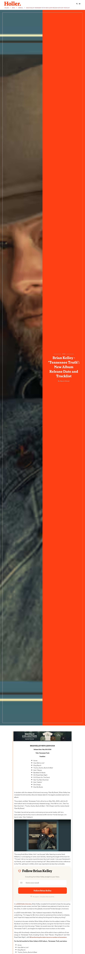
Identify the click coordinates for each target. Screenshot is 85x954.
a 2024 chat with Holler (24, 912)
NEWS (13, 7)
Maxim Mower (65, 381)
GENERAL (20, 7)
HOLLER (7, 7)
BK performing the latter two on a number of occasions (48, 937)
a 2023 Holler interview (23, 903)
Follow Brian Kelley (42, 890)
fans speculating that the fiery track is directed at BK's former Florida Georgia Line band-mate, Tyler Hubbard (40, 814)
